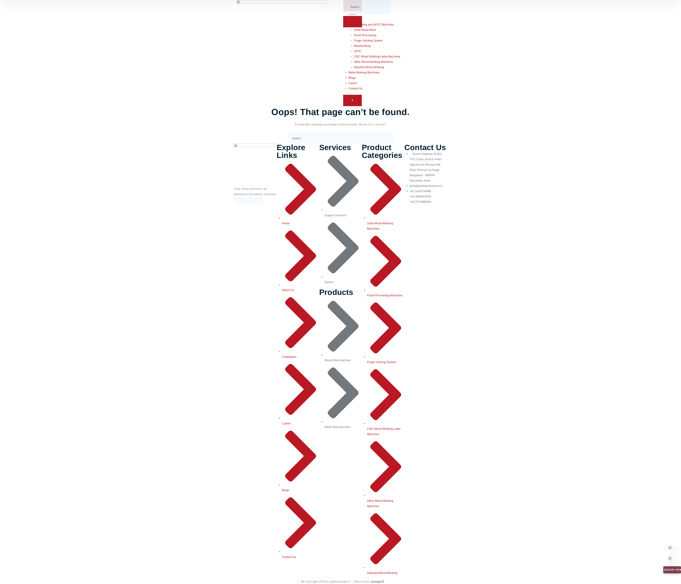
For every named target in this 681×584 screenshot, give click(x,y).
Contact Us (355, 88)
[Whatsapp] (672, 559)
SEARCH (388, 138)
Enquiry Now (672, 570)
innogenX (377, 581)
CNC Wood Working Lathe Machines (377, 56)
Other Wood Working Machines (373, 61)
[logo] (282, 45)
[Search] (352, 21)
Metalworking (362, 45)
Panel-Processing (365, 35)
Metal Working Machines (364, 72)
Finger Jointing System (368, 40)
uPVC (357, 51)
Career (352, 83)
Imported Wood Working (369, 67)
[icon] (237, 200)
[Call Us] (672, 548)
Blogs (352, 77)
